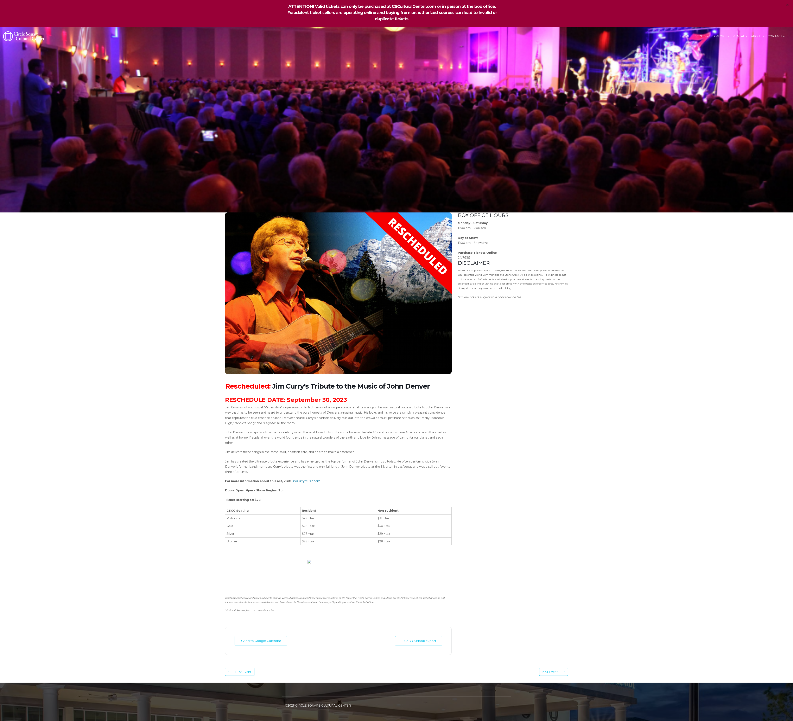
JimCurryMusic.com (306, 481)
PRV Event (243, 672)
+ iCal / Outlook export (418, 641)
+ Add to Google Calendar (261, 641)
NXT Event (550, 672)
